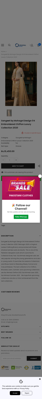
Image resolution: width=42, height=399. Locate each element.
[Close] (40, 379)
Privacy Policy (24, 388)
